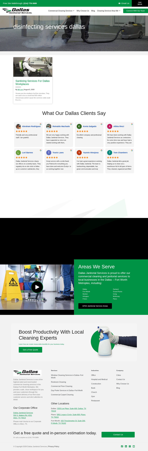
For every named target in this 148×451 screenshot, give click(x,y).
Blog (93, 11)
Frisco (85, 299)
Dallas (85, 289)
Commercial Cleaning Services (60, 11)
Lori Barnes (27, 153)
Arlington (86, 296)
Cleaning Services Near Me (108, 11)
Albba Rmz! (118, 126)
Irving (115, 294)
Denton (85, 294)
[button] (37, 287)
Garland (116, 289)
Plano (115, 299)
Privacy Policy (53, 446)
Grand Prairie (117, 291)
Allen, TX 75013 (19, 418)
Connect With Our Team (135, 11)
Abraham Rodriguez (31, 126)
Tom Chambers (120, 153)
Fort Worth (86, 291)
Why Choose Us (83, 11)
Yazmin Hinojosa (90, 153)
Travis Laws (58, 153)
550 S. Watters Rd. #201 (22, 415)
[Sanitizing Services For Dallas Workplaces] (32, 80)
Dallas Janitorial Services (23, 413)
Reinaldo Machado (61, 126)
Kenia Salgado (89, 126)
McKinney (116, 296)
